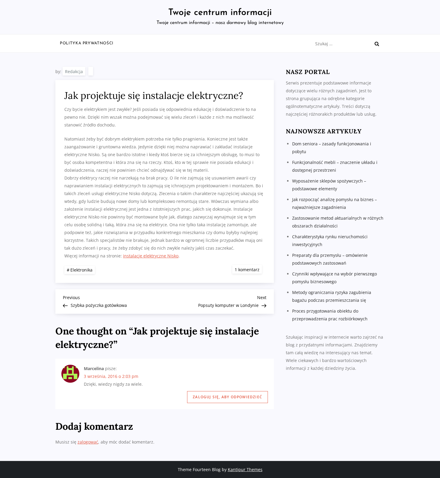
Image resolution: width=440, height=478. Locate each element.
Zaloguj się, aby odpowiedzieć (227, 396)
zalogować (88, 442)
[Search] (377, 44)
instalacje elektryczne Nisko (150, 256)
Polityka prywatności (86, 43)
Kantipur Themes (245, 469)
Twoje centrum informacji (220, 12)
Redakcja (74, 71)
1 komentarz (248, 269)
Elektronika (81, 270)
